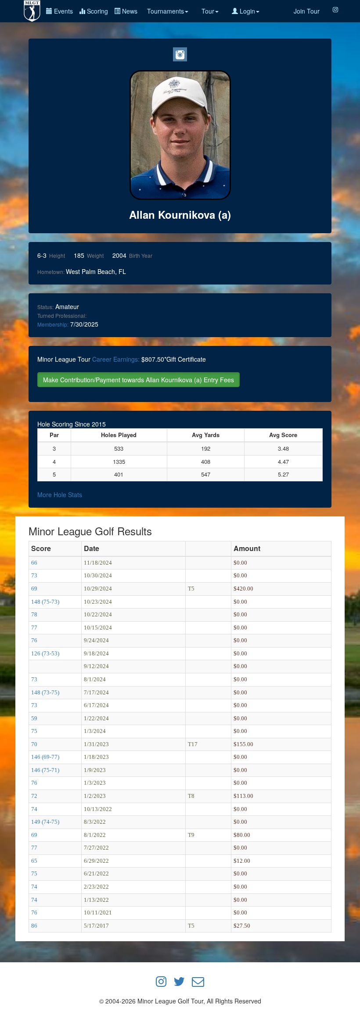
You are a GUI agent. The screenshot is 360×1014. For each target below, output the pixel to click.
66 (34, 562)
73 (34, 575)
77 (34, 627)
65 (34, 860)
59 (34, 718)
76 (34, 640)
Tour (208, 11)
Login (246, 11)
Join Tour (307, 11)
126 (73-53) (45, 653)
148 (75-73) (45, 601)
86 (34, 925)
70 (34, 744)
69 (34, 588)
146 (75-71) (45, 770)
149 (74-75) (45, 821)
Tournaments (165, 11)
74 (34, 809)
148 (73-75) (45, 692)
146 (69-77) (45, 757)
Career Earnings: (116, 359)
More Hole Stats (59, 494)
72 (34, 796)
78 (34, 614)
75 (34, 731)
